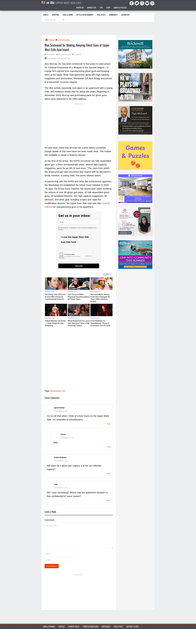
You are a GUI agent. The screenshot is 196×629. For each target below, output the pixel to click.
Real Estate (101, 14)
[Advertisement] (79, 123)
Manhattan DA (58, 391)
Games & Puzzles (120, 7)
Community (113, 14)
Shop (108, 7)
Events (45, 14)
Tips (101, 7)
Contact (61, 626)
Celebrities (125, 14)
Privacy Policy (73, 626)
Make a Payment (49, 626)
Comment (49, 520)
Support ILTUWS (132, 626)
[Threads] (152, 3)
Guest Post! (118, 626)
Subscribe (79, 266)
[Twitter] (137, 3)
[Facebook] (132, 3)
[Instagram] (142, 3)
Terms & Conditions (90, 626)
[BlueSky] (147, 3)
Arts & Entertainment (84, 14)
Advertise (80, 7)
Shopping (55, 14)
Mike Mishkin (51, 54)
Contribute (106, 626)
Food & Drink (68, 14)
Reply (109, 424)
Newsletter (91, 7)
